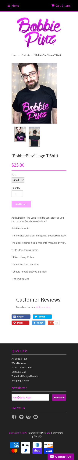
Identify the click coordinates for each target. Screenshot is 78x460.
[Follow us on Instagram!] (29, 418)
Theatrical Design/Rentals (25, 376)
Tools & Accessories (22, 367)
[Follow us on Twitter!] (22, 418)
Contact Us (62, 456)
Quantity (16, 188)
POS (43, 433)
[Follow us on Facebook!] (15, 418)
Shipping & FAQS (20, 380)
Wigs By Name (19, 363)
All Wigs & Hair (19, 359)
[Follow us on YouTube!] (36, 418)
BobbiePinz (34, 433)
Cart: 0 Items (62, 5)
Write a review (43, 307)
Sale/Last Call (19, 372)
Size (14, 175)
